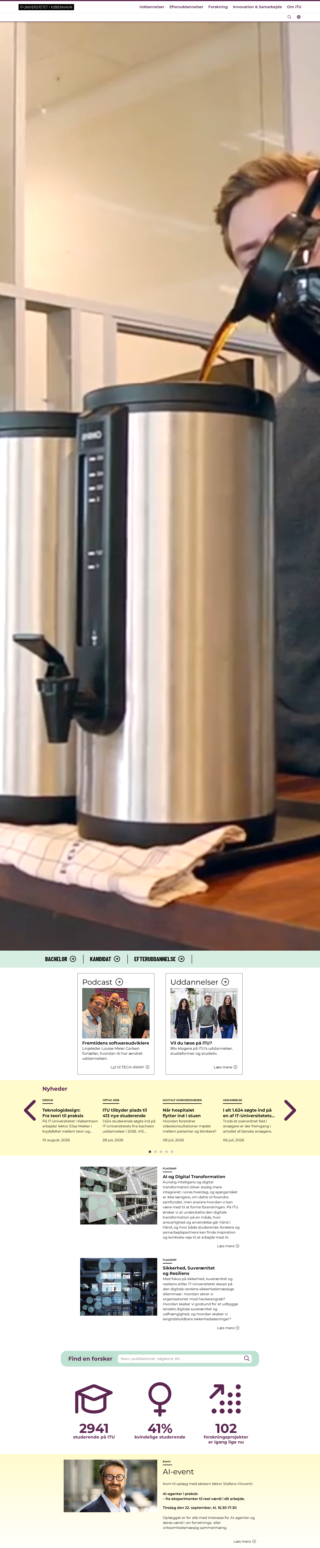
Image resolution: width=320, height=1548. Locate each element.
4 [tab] (166, 1152)
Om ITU (294, 7)
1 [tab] (150, 1152)
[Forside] (46, 7)
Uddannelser (151, 7)
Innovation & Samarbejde (257, 7)
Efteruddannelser (186, 7)
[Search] (247, 1359)
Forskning (218, 7)
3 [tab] (161, 1152)
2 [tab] (155, 1152)
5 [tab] (172, 1152)
